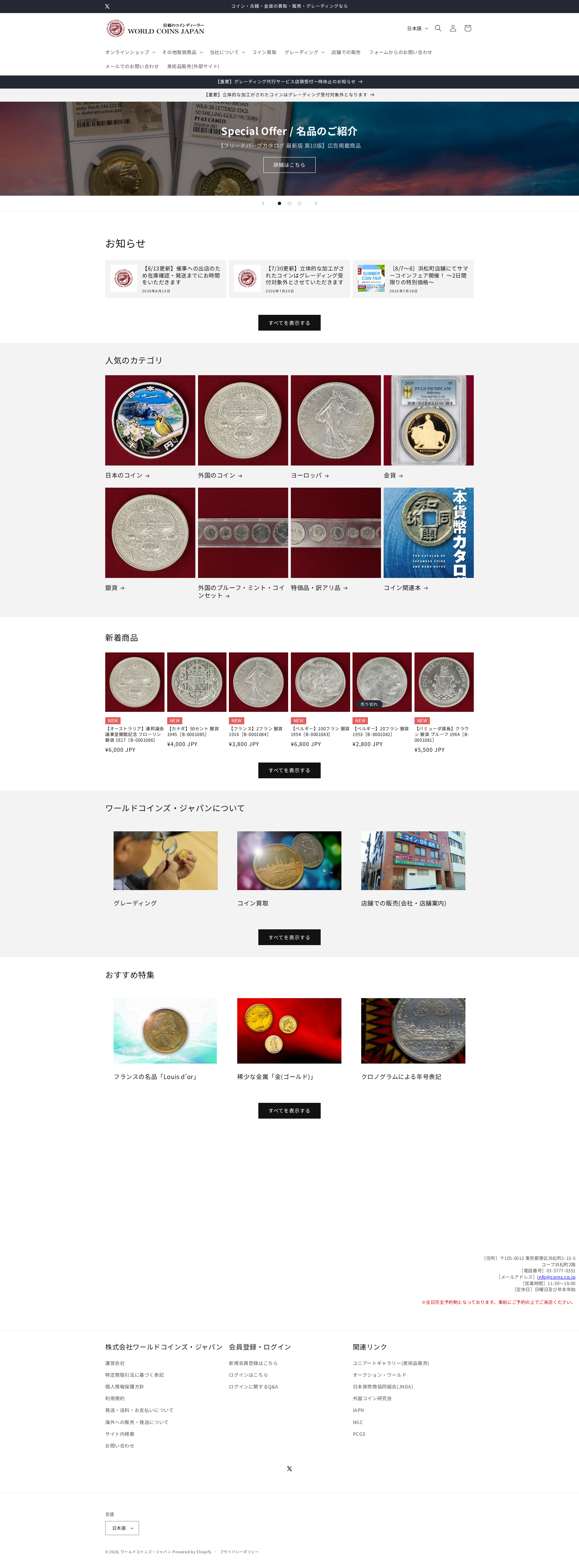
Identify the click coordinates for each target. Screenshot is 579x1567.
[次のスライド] (316, 203)
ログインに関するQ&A (253, 1386)
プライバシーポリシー (239, 1551)
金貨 (390, 475)
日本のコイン (124, 475)
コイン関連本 (402, 587)
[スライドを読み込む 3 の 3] (300, 203)
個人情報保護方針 (124, 1386)
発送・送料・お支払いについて (139, 1410)
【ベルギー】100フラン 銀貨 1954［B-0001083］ (320, 731)
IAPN (358, 1410)
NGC (358, 1422)
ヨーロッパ (306, 475)
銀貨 (111, 587)
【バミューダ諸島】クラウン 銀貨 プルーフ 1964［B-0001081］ (441, 734)
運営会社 (115, 1363)
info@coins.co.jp (556, 1277)
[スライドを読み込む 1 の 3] (279, 203)
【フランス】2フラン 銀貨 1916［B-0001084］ (256, 731)
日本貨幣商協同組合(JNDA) (383, 1386)
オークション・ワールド (380, 1374)
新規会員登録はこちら (253, 1363)
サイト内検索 (120, 1433)
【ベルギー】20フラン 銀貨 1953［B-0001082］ (380, 731)
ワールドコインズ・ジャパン (146, 1551)
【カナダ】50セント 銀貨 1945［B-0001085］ (193, 731)
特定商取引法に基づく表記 (134, 1374)
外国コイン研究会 (372, 1398)
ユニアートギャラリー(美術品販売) (391, 1363)
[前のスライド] (263, 203)
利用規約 (115, 1398)
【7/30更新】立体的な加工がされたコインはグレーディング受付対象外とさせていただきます (305, 275)
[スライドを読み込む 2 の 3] (289, 203)
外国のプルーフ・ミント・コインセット (241, 591)
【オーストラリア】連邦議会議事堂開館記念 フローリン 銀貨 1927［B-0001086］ (134, 734)
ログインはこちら (248, 1374)
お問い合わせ (120, 1445)
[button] (129, 52)
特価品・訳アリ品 (316, 587)
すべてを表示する (289, 322)
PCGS (359, 1433)
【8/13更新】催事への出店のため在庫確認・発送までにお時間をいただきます (181, 275)
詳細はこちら (289, 164)
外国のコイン (217, 475)
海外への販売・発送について (137, 1422)
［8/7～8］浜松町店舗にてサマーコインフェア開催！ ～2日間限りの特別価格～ (429, 275)
